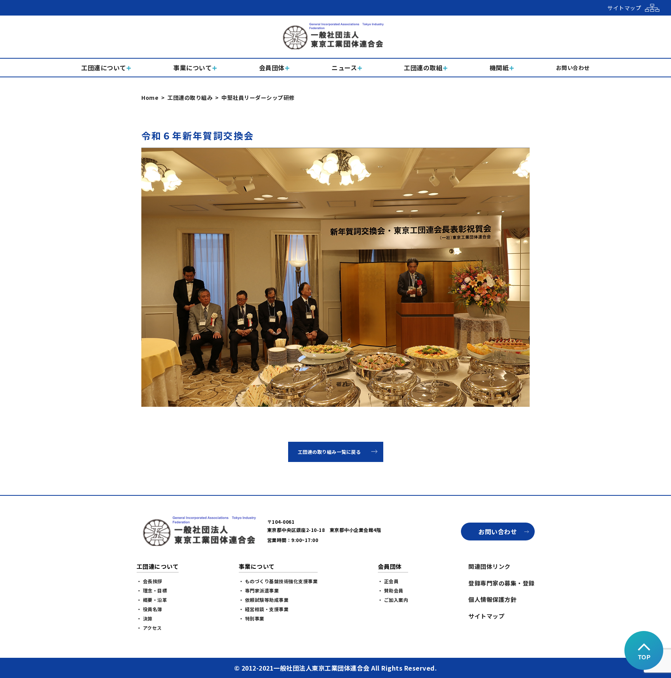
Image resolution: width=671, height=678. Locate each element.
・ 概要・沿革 (152, 599)
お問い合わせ (497, 531)
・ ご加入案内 (393, 599)
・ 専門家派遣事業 (259, 590)
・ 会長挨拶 (149, 581)
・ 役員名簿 (149, 609)
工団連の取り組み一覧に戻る (329, 451)
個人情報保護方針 (492, 599)
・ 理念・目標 (152, 590)
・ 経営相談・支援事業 (264, 609)
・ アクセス (149, 627)
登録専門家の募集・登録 (501, 583)
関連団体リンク (489, 566)
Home (149, 97)
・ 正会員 (388, 581)
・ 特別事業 (251, 618)
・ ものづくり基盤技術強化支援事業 (278, 581)
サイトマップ (486, 616)
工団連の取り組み (189, 97)
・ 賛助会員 (390, 590)
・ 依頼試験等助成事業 (264, 599)
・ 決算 (145, 618)
